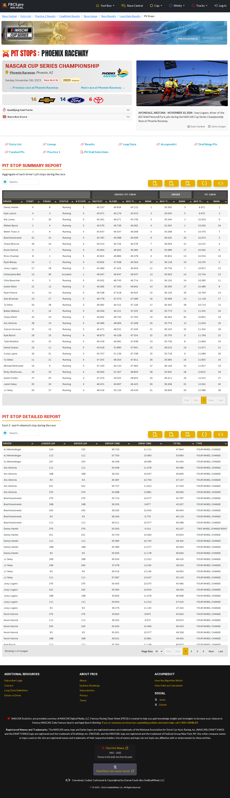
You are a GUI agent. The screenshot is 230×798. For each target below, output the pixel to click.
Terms (83, 700)
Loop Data (129, 144)
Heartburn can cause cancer (113, 771)
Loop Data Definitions (16, 690)
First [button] (187, 400)
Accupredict (169, 144)
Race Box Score (17, 116)
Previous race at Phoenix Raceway (35, 87)
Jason (162, 699)
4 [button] (203, 651)
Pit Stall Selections (96, 152)
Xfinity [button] (178, 5)
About (83, 680)
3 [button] (197, 651)
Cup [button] (157, 5)
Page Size (147, 651)
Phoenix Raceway (22, 72)
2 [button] (191, 651)
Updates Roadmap (90, 685)
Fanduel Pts (16, 152)
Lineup (51, 144)
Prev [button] (196, 400)
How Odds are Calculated (168, 685)
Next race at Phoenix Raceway (101, 87)
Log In (222, 5)
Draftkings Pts (208, 144)
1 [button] (203, 400)
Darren (163, 704)
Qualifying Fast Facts (20, 110)
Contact (8, 685)
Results (90, 144)
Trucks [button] (200, 5)
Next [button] (211, 400)
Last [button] (220, 400)
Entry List (15, 144)
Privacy (84, 695)
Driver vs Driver (12, 695)
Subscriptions (87, 690)
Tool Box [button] (106, 5)
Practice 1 (53, 152)
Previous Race (188, 38)
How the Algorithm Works (169, 680)
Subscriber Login (13, 680)
